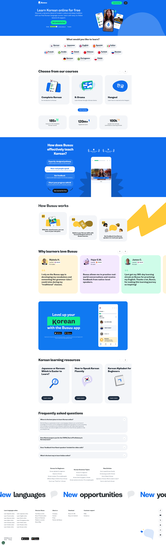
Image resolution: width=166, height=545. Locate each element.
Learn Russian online (22, 524)
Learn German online (9, 518)
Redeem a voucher (40, 520)
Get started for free (58, 22)
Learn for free (116, 3)
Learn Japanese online (22, 513)
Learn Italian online (8, 520)
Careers (54, 515)
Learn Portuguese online (23, 520)
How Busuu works (39, 513)
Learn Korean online (22, 527)
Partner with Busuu (57, 520)
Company (54, 513)
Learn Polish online (21, 522)
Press (53, 518)
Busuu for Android (73, 515)
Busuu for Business (40, 518)
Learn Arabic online (9, 527)
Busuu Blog (38, 522)
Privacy (10, 539)
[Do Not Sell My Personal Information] (3, 542)
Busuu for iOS (71, 513)
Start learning (83, 110)
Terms (5, 539)
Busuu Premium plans (40, 515)
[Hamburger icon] (126, 2)
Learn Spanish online (9, 513)
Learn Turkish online (9, 524)
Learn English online (22, 516)
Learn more (47, 398)
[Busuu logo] (42, 2)
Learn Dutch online (21, 518)
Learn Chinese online (9, 522)
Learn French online (9, 516)
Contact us (86, 515)
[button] (146, 533)
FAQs (85, 513)
